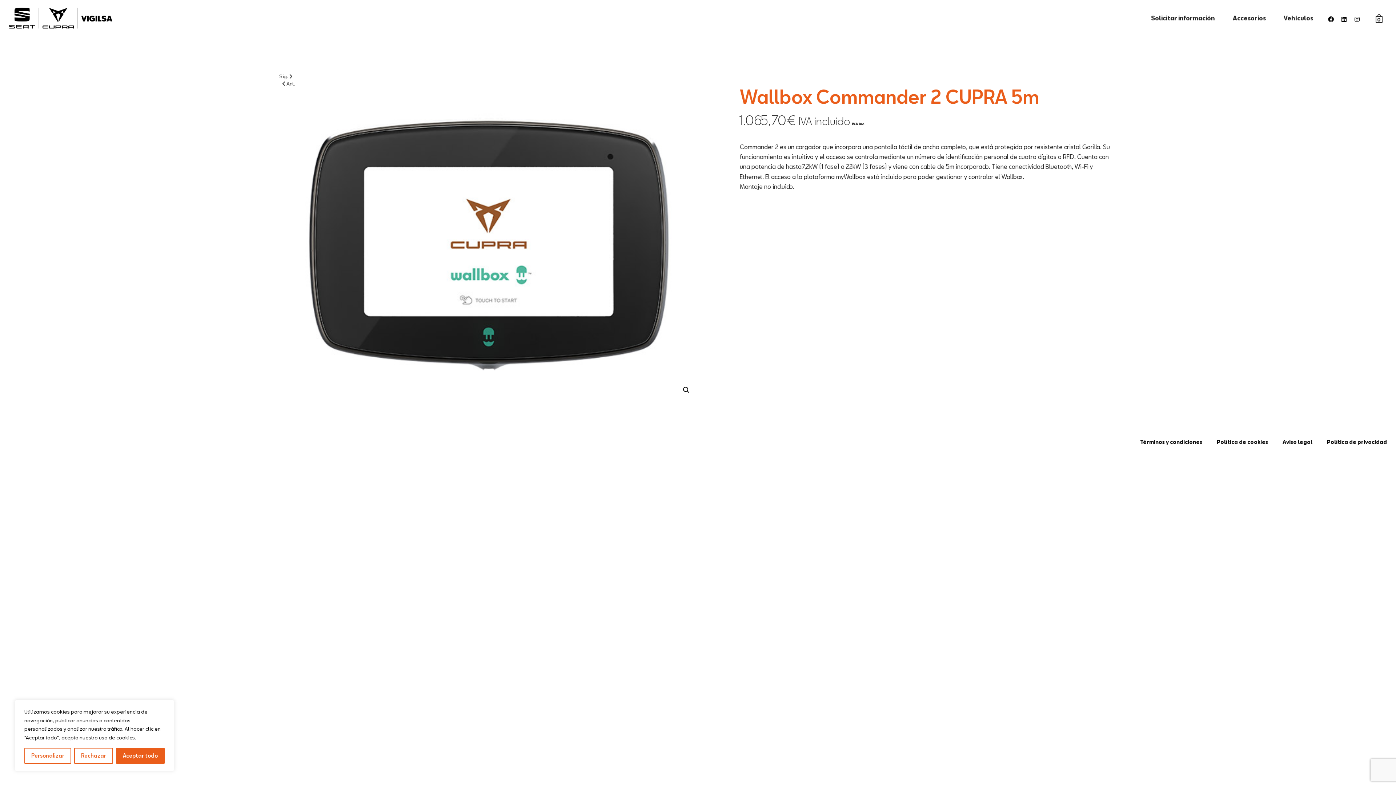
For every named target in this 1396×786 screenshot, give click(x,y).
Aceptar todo (140, 756)
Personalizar (47, 756)
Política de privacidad (1357, 442)
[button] (686, 390)
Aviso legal (1297, 442)
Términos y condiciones (1171, 442)
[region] (94, 735)
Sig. (284, 76)
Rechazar (93, 756)
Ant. (290, 83)
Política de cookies (1242, 442)
